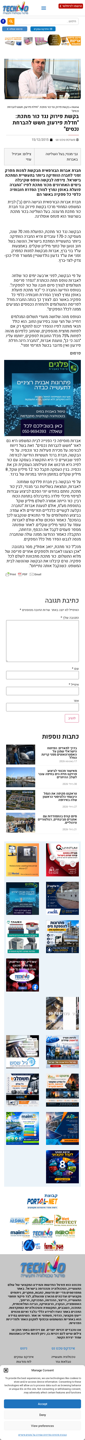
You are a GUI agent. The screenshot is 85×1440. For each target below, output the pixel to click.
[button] (6, 1370)
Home (75, 107)
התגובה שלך (70, 617)
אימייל (74, 684)
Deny (42, 1415)
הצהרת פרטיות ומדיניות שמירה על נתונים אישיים (42, 1435)
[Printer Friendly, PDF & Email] (23, 574)
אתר (76, 700)
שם (75, 668)
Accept (42, 1404)
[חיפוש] (11, 21)
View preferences (42, 1426)
